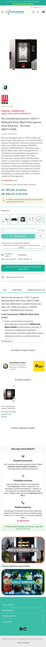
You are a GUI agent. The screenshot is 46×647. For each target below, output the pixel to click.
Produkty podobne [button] (23, 379)
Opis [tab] (5, 290)
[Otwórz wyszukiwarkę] (33, 12)
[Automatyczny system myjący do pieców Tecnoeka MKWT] (5, 219)
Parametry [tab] (17, 290)
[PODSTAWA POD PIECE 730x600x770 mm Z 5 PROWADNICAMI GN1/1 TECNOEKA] (31, 219)
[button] (7, 106)
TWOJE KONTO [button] (9, 616)
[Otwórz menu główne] (2, 12)
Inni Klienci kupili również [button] (23, 350)
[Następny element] (42, 219)
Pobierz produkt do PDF (15, 277)
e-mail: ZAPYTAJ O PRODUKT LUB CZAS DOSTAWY (23, 268)
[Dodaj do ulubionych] (40, 236)
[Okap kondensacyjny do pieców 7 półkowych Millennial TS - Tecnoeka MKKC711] (14, 219)
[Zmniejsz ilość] (3, 230)
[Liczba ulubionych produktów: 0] (38, 12)
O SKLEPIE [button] (7, 622)
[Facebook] (21, 628)
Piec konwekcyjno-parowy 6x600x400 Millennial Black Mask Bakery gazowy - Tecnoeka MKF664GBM (8, 407)
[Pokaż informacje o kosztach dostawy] (31, 259)
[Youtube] (24, 628)
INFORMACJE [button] (8, 610)
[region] (23, 219)
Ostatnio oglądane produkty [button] (23, 428)
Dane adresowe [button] (8, 605)
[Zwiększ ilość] (39, 230)
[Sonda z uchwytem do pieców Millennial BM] (40, 219)
